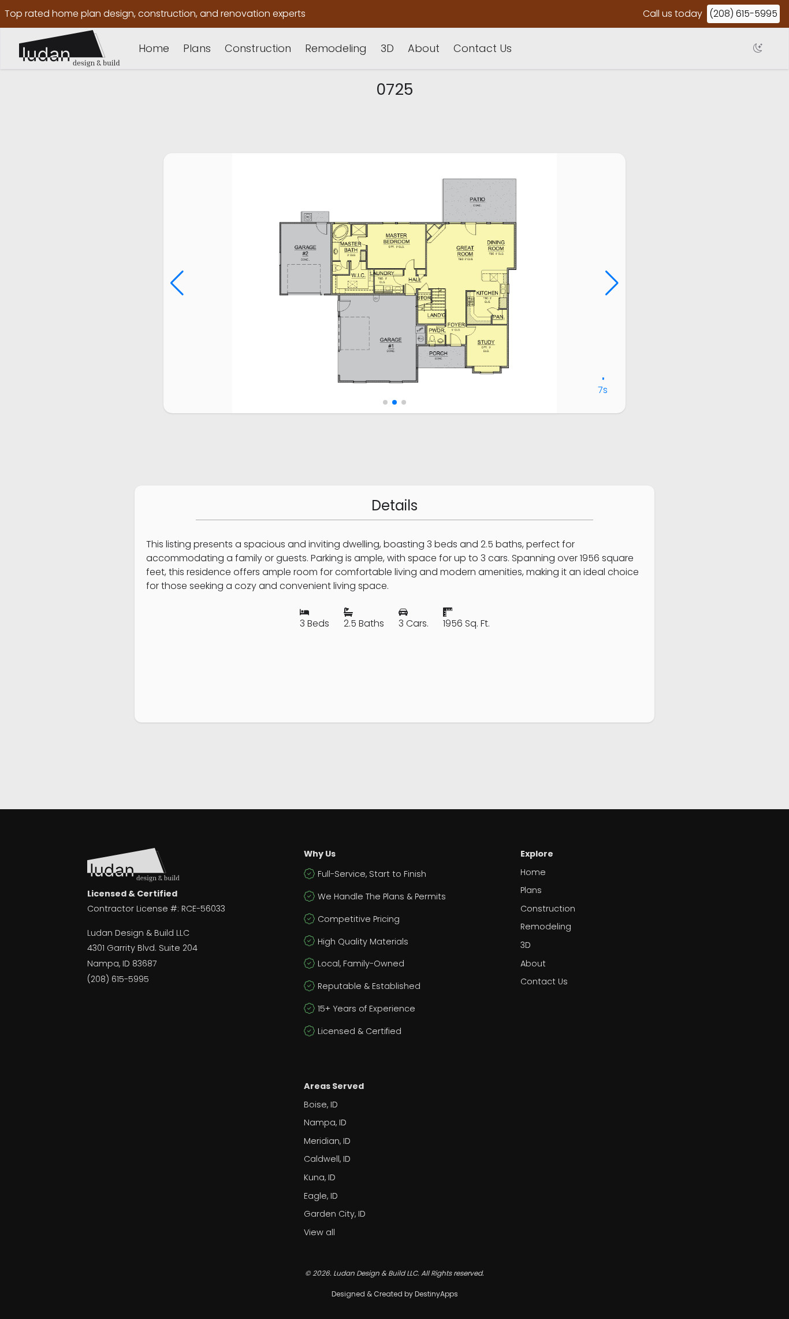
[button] (177, 283)
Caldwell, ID (327, 1159)
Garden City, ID (335, 1214)
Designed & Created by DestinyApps (395, 1294)
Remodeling (336, 48)
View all (319, 1232)
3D (387, 48)
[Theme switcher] (758, 48)
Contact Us (482, 48)
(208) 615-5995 (743, 13)
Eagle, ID (321, 1196)
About (424, 48)
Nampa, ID (325, 1122)
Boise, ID (321, 1104)
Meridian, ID (327, 1141)
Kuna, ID (320, 1177)
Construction (258, 48)
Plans (197, 48)
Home (154, 48)
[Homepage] (69, 48)
